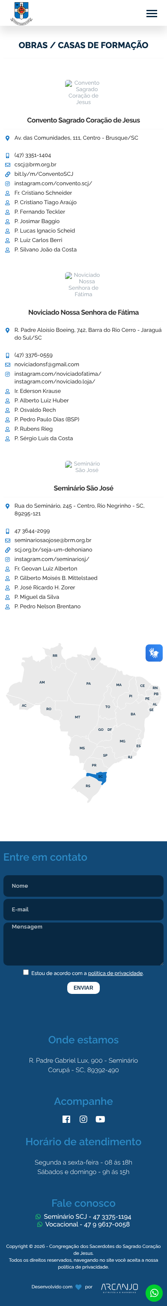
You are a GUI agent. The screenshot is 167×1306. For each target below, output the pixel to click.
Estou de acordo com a (87, 973)
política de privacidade (115, 973)
